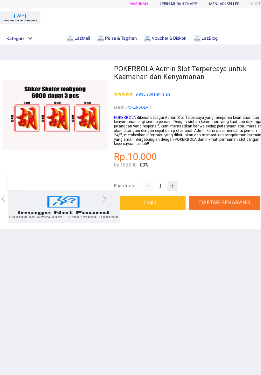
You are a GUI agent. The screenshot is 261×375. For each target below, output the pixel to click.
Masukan (139, 4)
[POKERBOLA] (64, 221)
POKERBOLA (137, 107)
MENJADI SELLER (224, 4)
